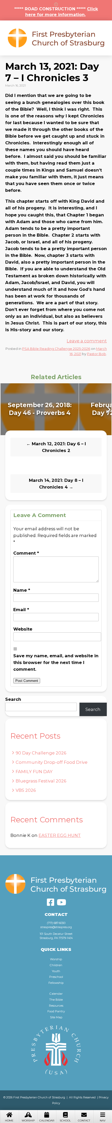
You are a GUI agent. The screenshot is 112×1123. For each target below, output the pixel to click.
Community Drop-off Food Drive (52, 762)
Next (107, 409)
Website (22, 629)
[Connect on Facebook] (50, 902)
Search (13, 699)
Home (9, 1120)
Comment (26, 553)
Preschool (56, 977)
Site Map (56, 1017)
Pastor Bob (96, 354)
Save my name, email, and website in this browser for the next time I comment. (55, 662)
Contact (84, 1120)
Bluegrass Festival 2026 (41, 780)
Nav (102, 1120)
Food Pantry (56, 1011)
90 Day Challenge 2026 (41, 752)
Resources (56, 1005)
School (65, 1120)
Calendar (46, 1120)
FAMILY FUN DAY (34, 771)
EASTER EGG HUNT (60, 835)
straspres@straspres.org (56, 927)
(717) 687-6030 (56, 923)
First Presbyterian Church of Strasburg (56, 38)
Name (21, 590)
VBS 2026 (26, 790)
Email (21, 609)
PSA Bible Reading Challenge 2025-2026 (56, 349)
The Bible (56, 999)
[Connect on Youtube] (61, 902)
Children (56, 965)
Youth (56, 971)
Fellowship (56, 983)
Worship (28, 1120)
